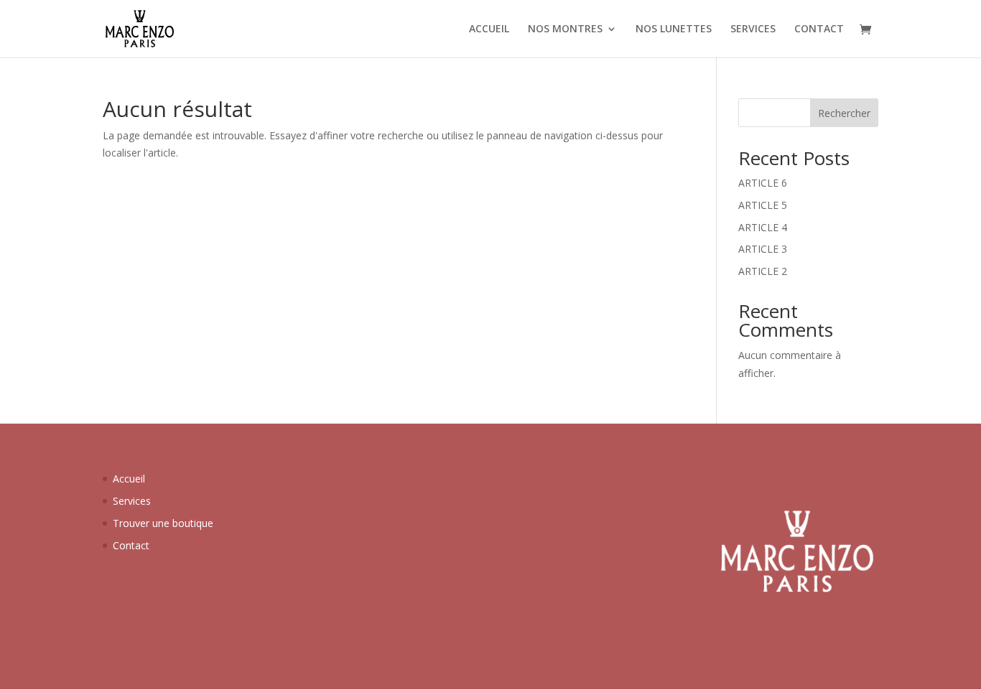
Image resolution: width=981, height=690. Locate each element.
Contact (131, 545)
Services (132, 501)
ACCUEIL (489, 29)
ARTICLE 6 (762, 183)
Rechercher (844, 113)
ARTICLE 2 (762, 271)
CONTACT (819, 29)
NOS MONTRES (565, 29)
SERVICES (753, 29)
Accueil (129, 478)
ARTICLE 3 (762, 249)
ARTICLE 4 (762, 227)
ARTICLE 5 (762, 205)
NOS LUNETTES (674, 29)
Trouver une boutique (163, 523)
